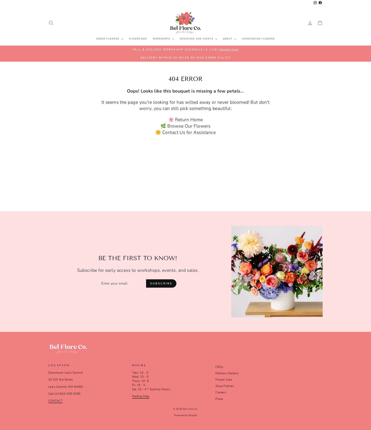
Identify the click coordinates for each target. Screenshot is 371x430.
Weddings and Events (197, 38)
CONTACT (55, 401)
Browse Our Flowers (188, 126)
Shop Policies (224, 386)
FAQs (219, 367)
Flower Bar (138, 38)
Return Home (189, 119)
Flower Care (223, 380)
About (228, 38)
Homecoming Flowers (258, 38)
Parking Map (140, 396)
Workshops (162, 38)
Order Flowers (108, 38)
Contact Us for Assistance (189, 132)
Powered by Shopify (185, 415)
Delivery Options (226, 373)
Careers (220, 392)
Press (219, 399)
